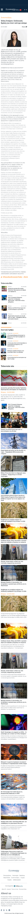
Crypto (23, 877)
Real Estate (7, 877)
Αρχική (9, 889)
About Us (4, 889)
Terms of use (14, 889)
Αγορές (9, 880)
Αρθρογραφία (17, 880)
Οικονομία (15, 875)
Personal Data (22, 889)
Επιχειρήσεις (7, 875)
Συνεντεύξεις (6, 17)
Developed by (9, 886)
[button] (2, 9)
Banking (22, 875)
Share (23, 27)
